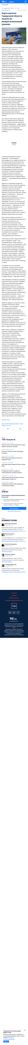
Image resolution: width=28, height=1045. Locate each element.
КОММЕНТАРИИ (9, 520)
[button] (8, 428)
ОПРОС (5, 492)
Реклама (14, 595)
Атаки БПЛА (5, 4)
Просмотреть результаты (14, 511)
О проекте (14, 593)
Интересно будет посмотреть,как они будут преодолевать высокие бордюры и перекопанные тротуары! (13, 569)
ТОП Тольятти (8, 439)
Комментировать (6, 10)
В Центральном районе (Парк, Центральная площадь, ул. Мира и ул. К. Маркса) (13, 504)
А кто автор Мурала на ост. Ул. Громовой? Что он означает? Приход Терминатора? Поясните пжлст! (14, 539)
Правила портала (14, 598)
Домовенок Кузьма (7, 551)
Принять (6, 1041)
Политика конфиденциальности (14, 600)
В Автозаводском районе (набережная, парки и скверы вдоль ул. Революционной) (14, 500)
